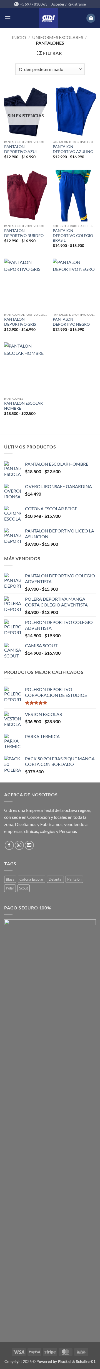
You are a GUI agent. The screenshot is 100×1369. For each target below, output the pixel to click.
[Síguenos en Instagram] (19, 845)
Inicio (19, 37)
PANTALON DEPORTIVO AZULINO (73, 149)
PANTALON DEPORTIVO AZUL (21, 149)
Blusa (10, 879)
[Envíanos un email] (29, 845)
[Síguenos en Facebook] (9, 845)
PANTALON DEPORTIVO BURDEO (24, 233)
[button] (68, 4)
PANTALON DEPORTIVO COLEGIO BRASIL (73, 235)
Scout (23, 888)
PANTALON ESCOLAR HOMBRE (23, 406)
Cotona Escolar (31, 879)
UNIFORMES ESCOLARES (57, 37)
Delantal (55, 879)
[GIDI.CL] (48, 18)
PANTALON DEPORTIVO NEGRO (71, 322)
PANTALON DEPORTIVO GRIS (20, 322)
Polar (10, 888)
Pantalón (74, 879)
